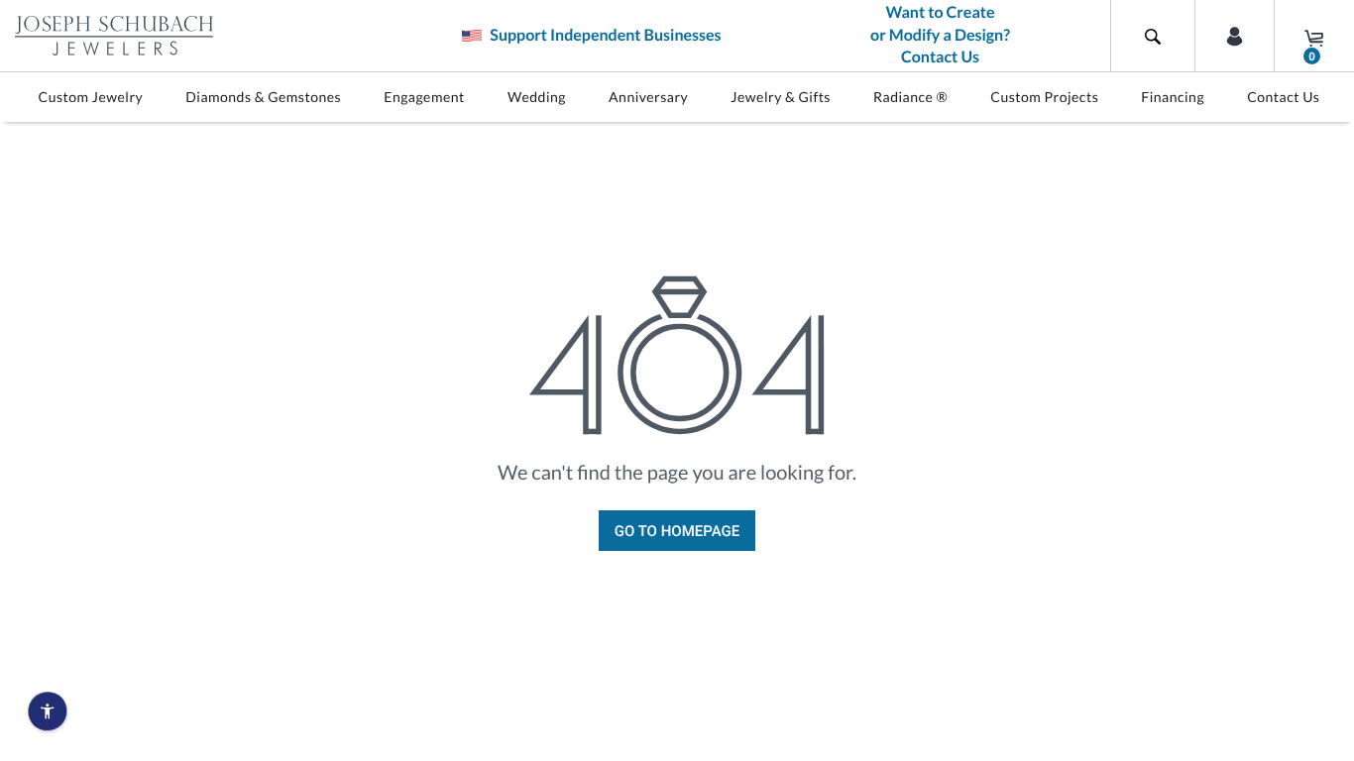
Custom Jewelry (91, 96)
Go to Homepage (677, 531)
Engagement (424, 96)
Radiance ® (910, 96)
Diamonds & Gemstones (263, 96)
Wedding (537, 96)
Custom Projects (1044, 96)
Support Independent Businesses (604, 35)
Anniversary (648, 96)
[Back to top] (1329, 518)
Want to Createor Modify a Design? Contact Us (940, 35)
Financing (1172, 96)
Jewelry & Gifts (781, 96)
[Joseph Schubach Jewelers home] (114, 35)
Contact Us (1283, 96)
